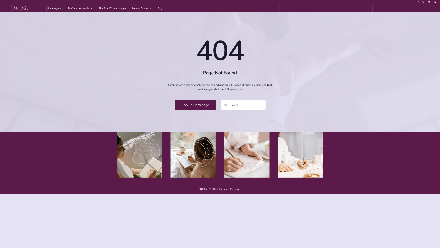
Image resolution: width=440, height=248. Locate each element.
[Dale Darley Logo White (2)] (19, 6)
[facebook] (418, 2)
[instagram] (429, 2)
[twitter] (423, 2)
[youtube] (435, 2)
